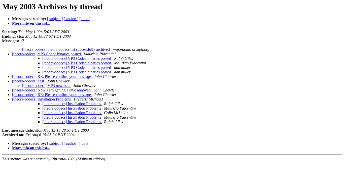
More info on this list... (31, 23)
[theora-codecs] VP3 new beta (46, 85)
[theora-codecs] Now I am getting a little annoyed (52, 90)
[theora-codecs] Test (28, 81)
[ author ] (71, 19)
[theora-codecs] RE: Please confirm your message (52, 76)
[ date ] (84, 19)
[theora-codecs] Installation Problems (42, 99)
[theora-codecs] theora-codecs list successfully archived (66, 49)
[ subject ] (55, 19)
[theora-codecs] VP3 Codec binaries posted (47, 54)
